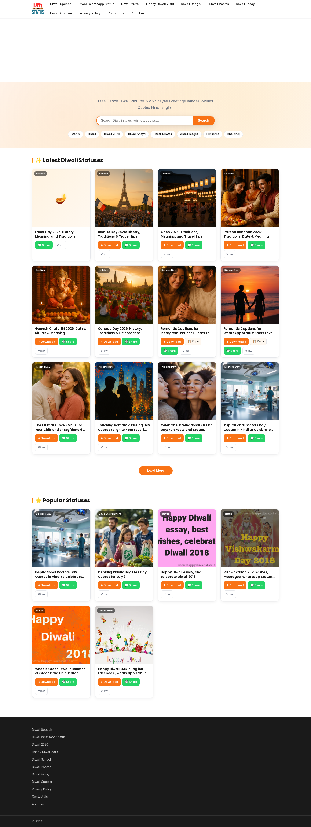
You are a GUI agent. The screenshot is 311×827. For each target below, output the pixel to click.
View (60, 245)
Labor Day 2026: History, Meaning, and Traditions (55, 234)
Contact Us (115, 13)
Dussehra (212, 134)
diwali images (189, 134)
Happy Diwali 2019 (160, 4)
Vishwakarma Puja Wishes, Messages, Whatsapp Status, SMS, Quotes (248, 576)
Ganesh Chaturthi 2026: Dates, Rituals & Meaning (60, 330)
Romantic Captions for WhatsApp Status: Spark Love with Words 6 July (248, 333)
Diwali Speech (61, 4)
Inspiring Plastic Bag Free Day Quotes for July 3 (122, 574)
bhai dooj (233, 134)
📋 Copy (193, 341)
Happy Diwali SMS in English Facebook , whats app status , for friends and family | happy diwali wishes (123, 675)
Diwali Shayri (137, 134)
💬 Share (44, 245)
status (75, 134)
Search (203, 120)
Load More (155, 470)
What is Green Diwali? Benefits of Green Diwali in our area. (60, 671)
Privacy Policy (89, 13)
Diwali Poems (219, 4)
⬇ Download (109, 245)
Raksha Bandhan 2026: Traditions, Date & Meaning (246, 234)
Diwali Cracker (61, 13)
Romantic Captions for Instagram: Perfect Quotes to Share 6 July (185, 333)
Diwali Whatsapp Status (96, 4)
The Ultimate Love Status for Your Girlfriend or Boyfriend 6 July (59, 429)
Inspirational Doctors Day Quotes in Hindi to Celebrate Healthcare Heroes (247, 429)
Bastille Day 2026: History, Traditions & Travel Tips (119, 234)
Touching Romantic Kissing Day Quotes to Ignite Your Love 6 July (124, 429)
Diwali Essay (245, 4)
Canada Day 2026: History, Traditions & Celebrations (120, 330)
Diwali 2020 (130, 4)
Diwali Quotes (163, 134)
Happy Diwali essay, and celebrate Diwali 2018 (181, 574)
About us (138, 13)
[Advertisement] (155, 50)
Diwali (92, 134)
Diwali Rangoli (191, 4)
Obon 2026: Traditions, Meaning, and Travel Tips (181, 234)
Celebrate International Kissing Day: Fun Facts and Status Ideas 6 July (187, 429)
